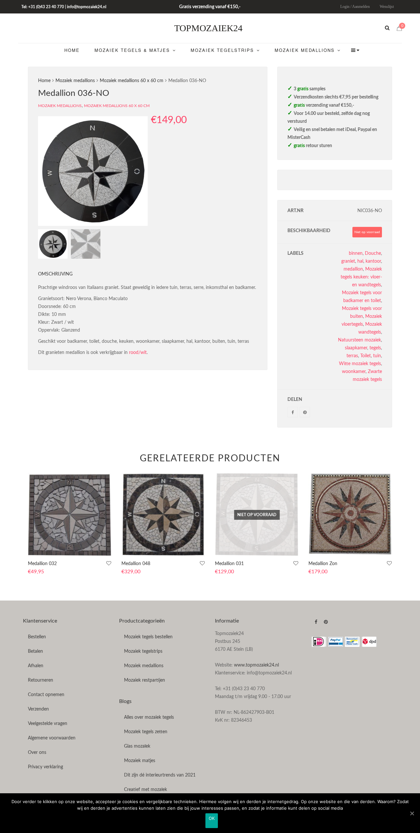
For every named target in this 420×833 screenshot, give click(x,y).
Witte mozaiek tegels (360, 364)
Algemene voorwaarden (51, 738)
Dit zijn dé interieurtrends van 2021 (160, 775)
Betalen (35, 651)
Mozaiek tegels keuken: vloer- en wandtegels (361, 277)
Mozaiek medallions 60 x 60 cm (131, 80)
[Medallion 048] (163, 515)
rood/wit (138, 352)
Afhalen (35, 666)
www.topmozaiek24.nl (256, 665)
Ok (212, 818)
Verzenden (38, 709)
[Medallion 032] (70, 515)
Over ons (37, 752)
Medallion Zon (322, 563)
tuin (377, 356)
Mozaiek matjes (139, 760)
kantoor (373, 261)
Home (44, 80)
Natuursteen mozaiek (359, 340)
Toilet (365, 356)
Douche (373, 253)
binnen (356, 253)
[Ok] (412, 813)
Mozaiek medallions (75, 80)
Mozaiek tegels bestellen (148, 637)
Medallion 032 (42, 563)
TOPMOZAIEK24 (208, 28)
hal (360, 261)
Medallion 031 (229, 563)
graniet (348, 261)
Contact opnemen (46, 694)
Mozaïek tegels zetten (145, 732)
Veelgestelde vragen (47, 723)
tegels (375, 348)
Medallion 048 (135, 563)
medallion (353, 269)
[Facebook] (292, 412)
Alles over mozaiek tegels (149, 717)
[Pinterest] (305, 412)
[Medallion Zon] (350, 515)
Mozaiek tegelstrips (143, 651)
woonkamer (354, 371)
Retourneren (40, 680)
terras (352, 356)
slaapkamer (356, 348)
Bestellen (37, 637)
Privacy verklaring (45, 767)
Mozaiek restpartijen (144, 680)
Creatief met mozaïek (145, 789)
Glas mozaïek (137, 746)
